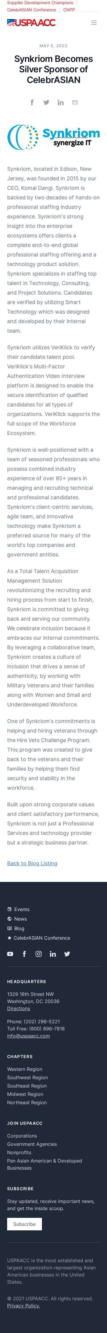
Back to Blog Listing (32, 863)
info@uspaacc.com (28, 1036)
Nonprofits (19, 1152)
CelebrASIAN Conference (31, 9)
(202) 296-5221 (42, 1021)
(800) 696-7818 (47, 1029)
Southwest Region (27, 1077)
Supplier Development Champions (40, 2)
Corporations (22, 1136)
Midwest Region (25, 1094)
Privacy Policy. (23, 1306)
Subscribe (24, 1224)
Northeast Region (27, 1102)
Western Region (24, 1069)
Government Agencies (32, 1144)
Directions (18, 1008)
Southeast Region (27, 1086)
